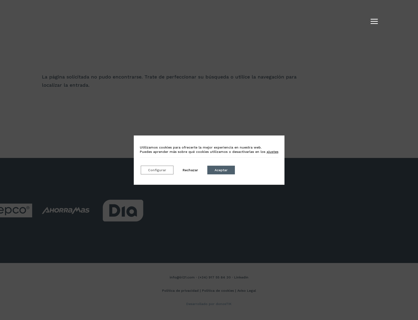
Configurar (157, 170)
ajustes (272, 152)
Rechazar (190, 170)
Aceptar (221, 170)
